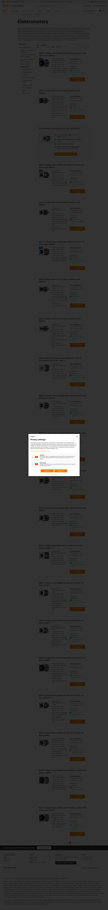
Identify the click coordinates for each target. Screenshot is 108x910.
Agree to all (61, 471)
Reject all (47, 471)
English (32, 436)
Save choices (54, 474)
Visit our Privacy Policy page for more (40, 451)
